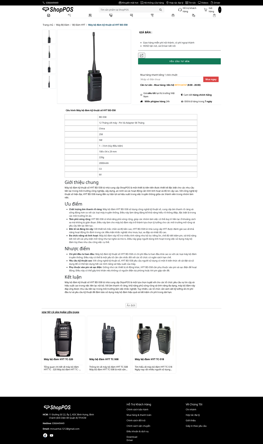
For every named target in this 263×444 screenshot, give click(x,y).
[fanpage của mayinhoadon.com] (45, 435)
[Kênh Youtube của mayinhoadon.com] (51, 435)
